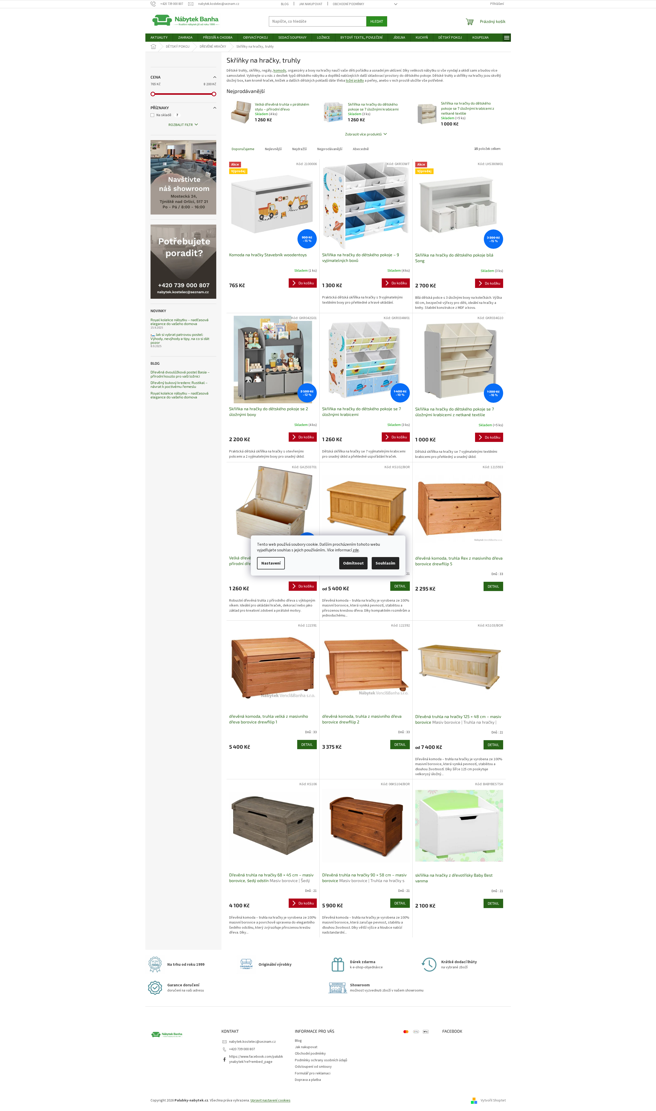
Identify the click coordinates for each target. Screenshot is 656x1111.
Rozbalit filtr (181, 124)
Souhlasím (385, 563)
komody (279, 70)
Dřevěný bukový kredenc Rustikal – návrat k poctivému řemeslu (179, 385)
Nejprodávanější (329, 149)
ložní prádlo (355, 80)
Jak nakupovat (310, 4)
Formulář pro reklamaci (312, 1073)
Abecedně (361, 149)
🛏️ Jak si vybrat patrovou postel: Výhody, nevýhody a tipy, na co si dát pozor (180, 338)
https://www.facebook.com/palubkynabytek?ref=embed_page (256, 1059)
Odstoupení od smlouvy (313, 1066)
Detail (400, 586)
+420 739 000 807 (242, 1049)
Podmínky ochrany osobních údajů (321, 1060)
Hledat (376, 21)
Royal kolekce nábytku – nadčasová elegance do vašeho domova (180, 322)
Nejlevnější (273, 149)
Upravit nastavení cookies (270, 1100)
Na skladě (167, 115)
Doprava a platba (308, 1079)
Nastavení (270, 563)
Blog (285, 4)
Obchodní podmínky (348, 4)
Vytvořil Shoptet (493, 1100)
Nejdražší (299, 149)
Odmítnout (353, 563)
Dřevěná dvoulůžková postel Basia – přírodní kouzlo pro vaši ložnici (180, 374)
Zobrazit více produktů (363, 134)
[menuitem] (159, 37)
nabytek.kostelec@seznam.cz (252, 1041)
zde (356, 550)
